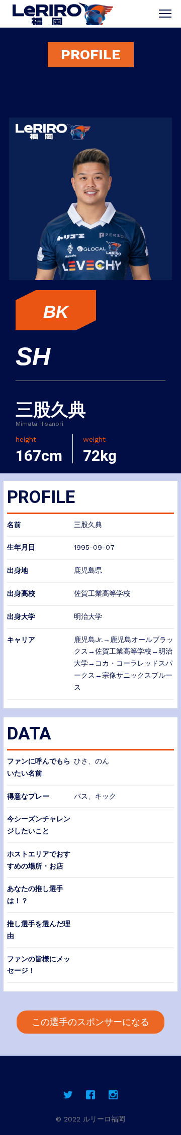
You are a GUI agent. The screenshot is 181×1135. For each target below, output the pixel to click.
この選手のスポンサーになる (90, 1022)
